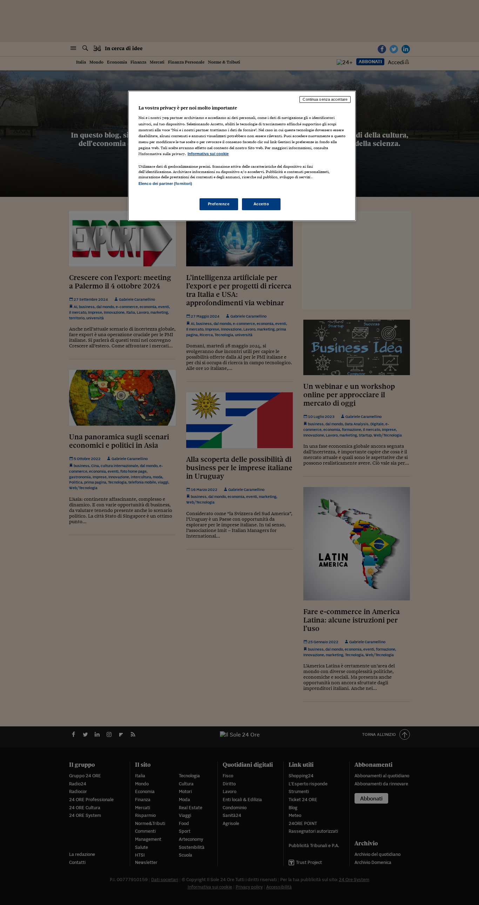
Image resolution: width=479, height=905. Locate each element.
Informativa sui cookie (208, 154)
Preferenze (219, 204)
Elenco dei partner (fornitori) (165, 183)
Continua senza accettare (325, 99)
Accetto (261, 204)
